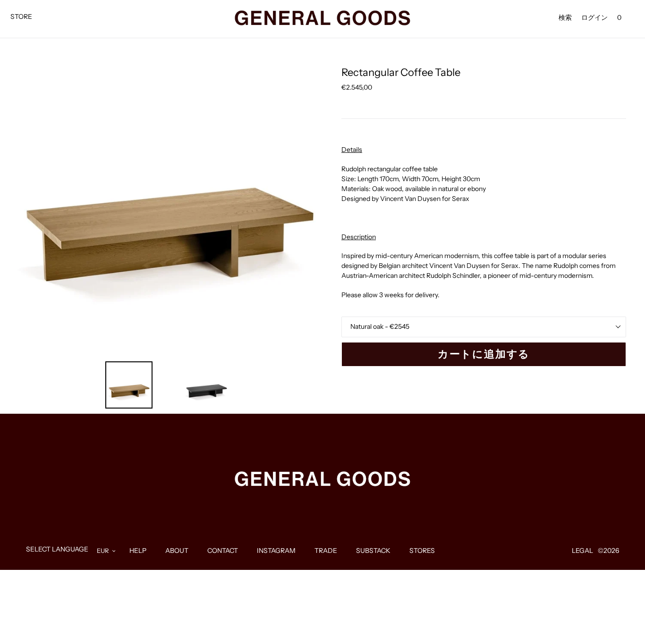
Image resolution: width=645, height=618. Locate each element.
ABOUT (176, 550)
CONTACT (222, 550)
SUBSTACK (373, 550)
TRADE (325, 550)
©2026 (608, 550)
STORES (422, 550)
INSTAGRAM (276, 550)
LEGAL (582, 550)
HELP (137, 550)
